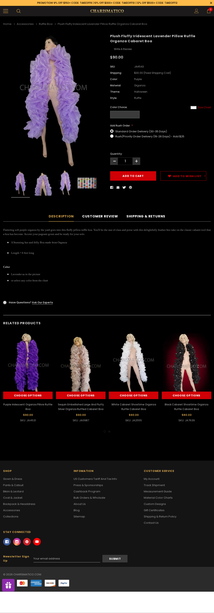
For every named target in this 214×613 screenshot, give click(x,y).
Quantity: (116, 154)
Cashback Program (87, 491)
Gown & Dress (12, 479)
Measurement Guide (158, 491)
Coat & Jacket (12, 498)
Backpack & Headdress (19, 504)
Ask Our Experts (42, 302)
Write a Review (123, 49)
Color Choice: (118, 107)
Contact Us (151, 523)
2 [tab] (109, 431)
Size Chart (204, 107)
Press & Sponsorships (88, 485)
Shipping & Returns (145, 216)
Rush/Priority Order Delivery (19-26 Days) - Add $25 (149, 136)
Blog (77, 510)
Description (61, 216)
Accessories (11, 510)
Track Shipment (154, 485)
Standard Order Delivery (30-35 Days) (141, 131)
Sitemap (79, 516)
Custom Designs (155, 504)
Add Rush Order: (120, 125)
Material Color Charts (158, 498)
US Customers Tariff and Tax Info (95, 479)
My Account (151, 479)
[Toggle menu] (5, 11)
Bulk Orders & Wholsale (89, 498)
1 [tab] (105, 431)
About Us (80, 504)
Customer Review (100, 216)
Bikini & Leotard (13, 491)
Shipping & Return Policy (160, 516)
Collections (10, 516)
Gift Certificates (154, 510)
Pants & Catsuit (13, 485)
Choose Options (28, 395)
